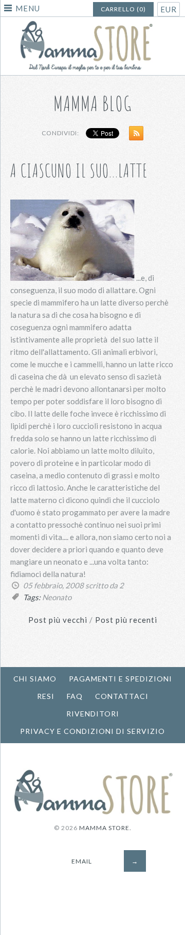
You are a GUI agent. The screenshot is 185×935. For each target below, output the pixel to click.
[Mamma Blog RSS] (133, 135)
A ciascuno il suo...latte (78, 170)
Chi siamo (35, 678)
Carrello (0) (123, 9)
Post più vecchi (57, 619)
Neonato (56, 597)
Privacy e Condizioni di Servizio (92, 731)
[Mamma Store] (92, 23)
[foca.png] (72, 277)
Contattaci (122, 696)
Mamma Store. (105, 828)
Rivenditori (92, 713)
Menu (27, 8)
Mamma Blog (92, 103)
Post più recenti (126, 619)
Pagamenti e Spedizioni (120, 678)
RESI (45, 696)
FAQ (75, 696)
